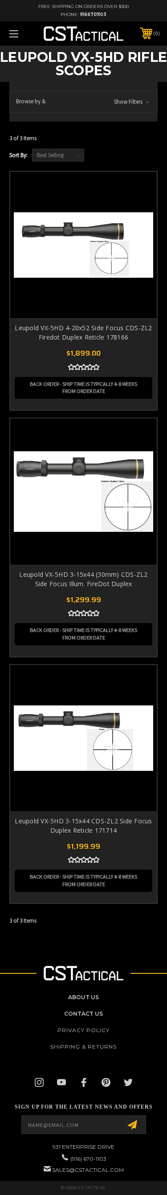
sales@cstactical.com (88, 1170)
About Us (83, 997)
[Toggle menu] (24, 33)
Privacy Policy (83, 1030)
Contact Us (83, 1013)
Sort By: (18, 155)
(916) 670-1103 (88, 1158)
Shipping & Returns (83, 1046)
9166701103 (93, 14)
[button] (83, 102)
